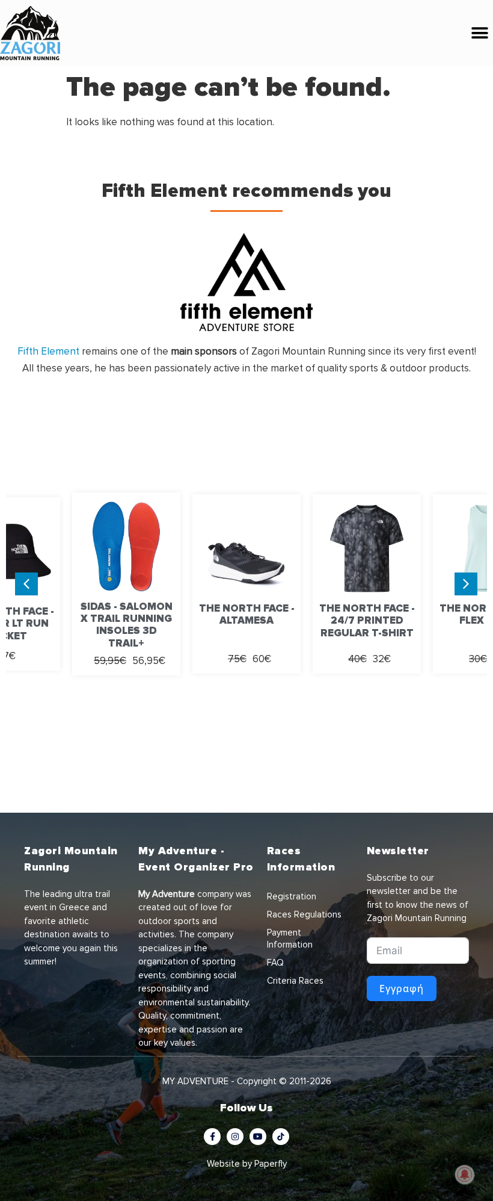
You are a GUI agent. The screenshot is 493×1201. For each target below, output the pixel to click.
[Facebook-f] (212, 1136)
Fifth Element (48, 351)
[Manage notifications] (464, 1174)
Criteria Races (295, 980)
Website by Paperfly (247, 1163)
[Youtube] (258, 1136)
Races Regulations (304, 914)
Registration (291, 896)
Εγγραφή (401, 988)
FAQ (275, 962)
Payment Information (290, 938)
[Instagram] (235, 1136)
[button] (479, 33)
